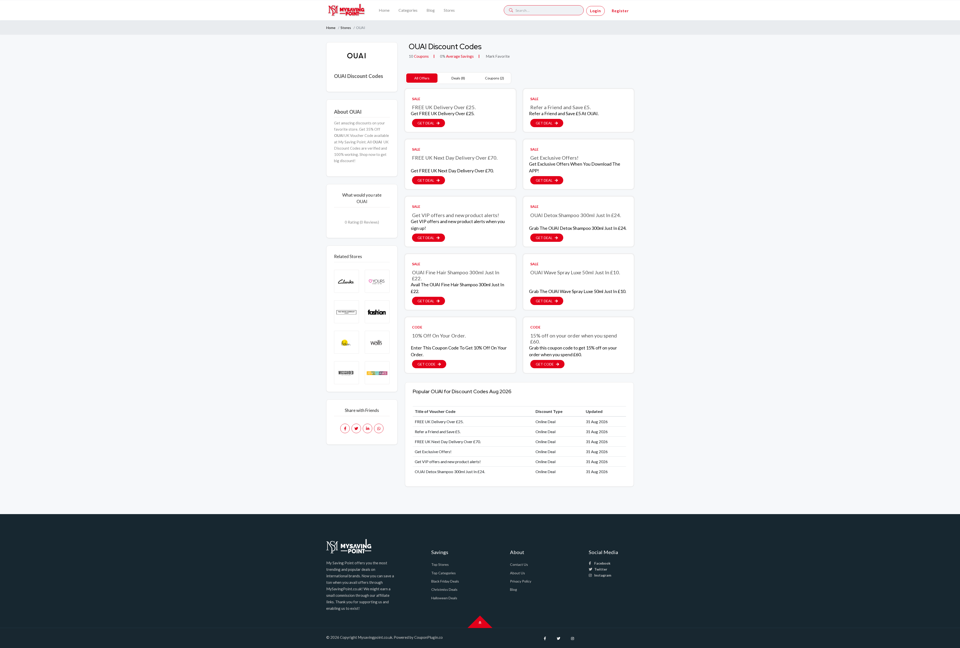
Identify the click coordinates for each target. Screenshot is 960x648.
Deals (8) (458, 78)
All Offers (422, 78)
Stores (449, 10)
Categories (408, 10)
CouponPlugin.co (428, 637)
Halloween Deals (444, 598)
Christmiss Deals (444, 589)
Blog (430, 10)
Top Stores (440, 564)
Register (620, 10)
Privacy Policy (520, 581)
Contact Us (519, 564)
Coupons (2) (494, 78)
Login (595, 10)
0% (442, 56)
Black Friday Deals (445, 581)
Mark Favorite (497, 56)
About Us (517, 573)
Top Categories (443, 573)
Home (384, 10)
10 (411, 56)
